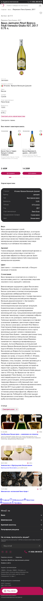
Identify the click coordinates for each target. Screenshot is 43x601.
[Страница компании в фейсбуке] (6, 551)
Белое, (12, 157)
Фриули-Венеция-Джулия (21, 86)
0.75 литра (36, 205)
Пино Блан (5, 102)
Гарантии (19, 557)
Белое (3, 91)
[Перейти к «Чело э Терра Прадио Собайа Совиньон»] (10, 139)
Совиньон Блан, (6, 158)
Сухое (3, 96)
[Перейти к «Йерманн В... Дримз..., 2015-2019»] (32, 139)
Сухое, (17, 157)
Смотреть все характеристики (13, 116)
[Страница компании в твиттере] (10, 551)
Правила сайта (6, 563)
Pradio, (8, 157)
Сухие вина (35, 215)
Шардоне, (30, 156)
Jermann (4, 80)
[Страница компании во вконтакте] (2, 551)
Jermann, (30, 155)
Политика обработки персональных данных (15, 560)
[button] (10, 177)
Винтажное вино (33, 198)
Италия (3, 157)
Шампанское (6, 520)
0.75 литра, (14, 158)
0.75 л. (3, 113)
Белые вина (35, 218)
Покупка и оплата (6, 557)
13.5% (3, 107)
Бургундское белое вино (9, 467)
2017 (38, 208)
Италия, (7, 86)
